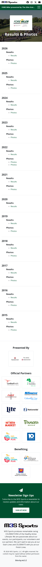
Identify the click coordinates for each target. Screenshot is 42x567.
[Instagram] (31, 2)
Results (14, 55)
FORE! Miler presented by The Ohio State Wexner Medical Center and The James (18, 7)
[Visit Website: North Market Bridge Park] (11, 423)
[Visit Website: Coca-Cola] (11, 396)
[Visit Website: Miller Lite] (11, 410)
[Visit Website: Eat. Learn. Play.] (11, 458)
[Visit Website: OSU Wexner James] (21, 358)
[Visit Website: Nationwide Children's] (31, 458)
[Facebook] (27, 2)
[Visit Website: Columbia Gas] (31, 396)
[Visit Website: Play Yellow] (11, 437)
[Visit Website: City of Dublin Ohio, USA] (31, 382)
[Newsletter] (39, 2)
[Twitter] (35, 2)
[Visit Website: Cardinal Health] (11, 382)
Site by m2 (20, 560)
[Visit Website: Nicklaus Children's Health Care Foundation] (21, 472)
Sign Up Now (21, 510)
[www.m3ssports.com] (21, 526)
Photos (14, 63)
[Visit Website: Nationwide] (31, 410)
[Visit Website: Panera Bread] (31, 423)
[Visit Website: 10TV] (31, 437)
